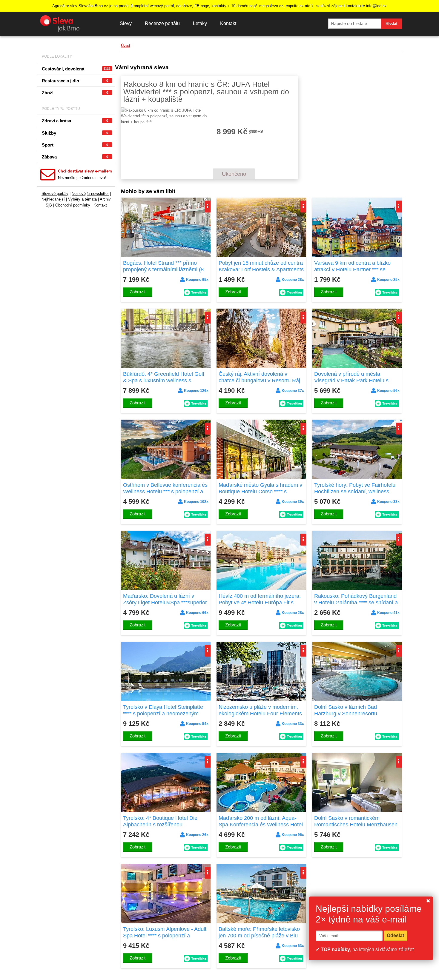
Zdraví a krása (75, 120)
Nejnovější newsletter (90, 193)
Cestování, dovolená (76, 68)
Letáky (200, 23)
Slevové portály (55, 193)
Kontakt (228, 23)
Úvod (125, 45)
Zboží (75, 92)
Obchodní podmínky (72, 205)
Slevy (126, 23)
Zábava (75, 156)
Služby (75, 132)
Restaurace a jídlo (75, 80)
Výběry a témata (82, 199)
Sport (75, 144)
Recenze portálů (162, 23)
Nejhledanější (53, 199)
